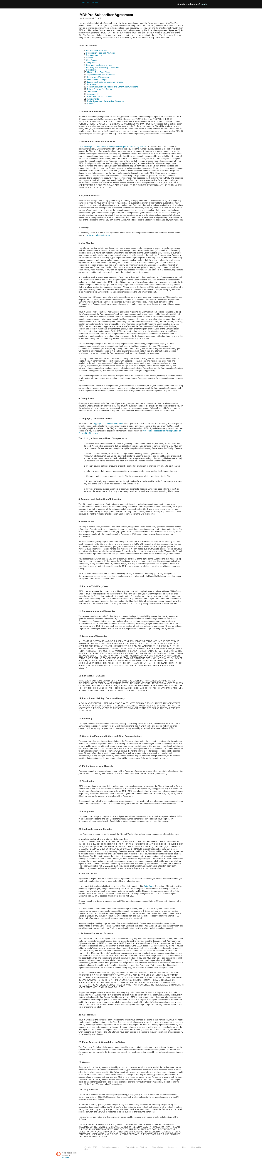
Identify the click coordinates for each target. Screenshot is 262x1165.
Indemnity (91, 84)
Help (184, 1147)
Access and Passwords (96, 50)
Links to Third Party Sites (98, 72)
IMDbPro (66, 4)
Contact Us (172, 1147)
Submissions (91, 70)
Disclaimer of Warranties (98, 77)
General (90, 104)
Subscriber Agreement (111, 1147)
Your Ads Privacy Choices (136, 1147)
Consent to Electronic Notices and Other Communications (112, 87)
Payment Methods (94, 55)
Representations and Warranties (101, 75)
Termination (92, 92)
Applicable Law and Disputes (100, 96)
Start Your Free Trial (89, 2)
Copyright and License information (108, 423)
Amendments (93, 99)
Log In (204, 4)
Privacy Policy (157, 1147)
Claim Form (148, 886)
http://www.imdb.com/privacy (97, 235)
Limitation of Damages (97, 79)
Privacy (89, 58)
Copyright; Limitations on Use (99, 65)
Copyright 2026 (90, 1147)
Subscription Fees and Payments (100, 53)
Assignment (92, 94)
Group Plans (91, 62)
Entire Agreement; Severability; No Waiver (105, 101)
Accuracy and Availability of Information (103, 67)
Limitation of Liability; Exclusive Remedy (105, 82)
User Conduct (92, 60)
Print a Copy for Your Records (100, 89)
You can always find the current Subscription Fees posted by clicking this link (113, 146)
